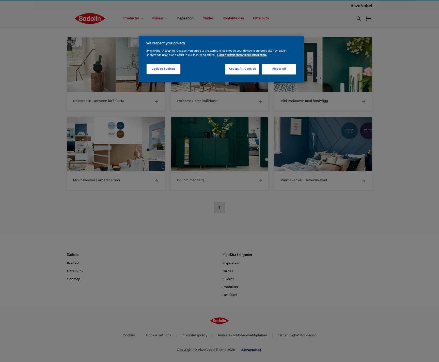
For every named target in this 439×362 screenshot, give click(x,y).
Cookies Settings (163, 69)
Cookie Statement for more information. (242, 55)
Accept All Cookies (242, 69)
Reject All (279, 69)
